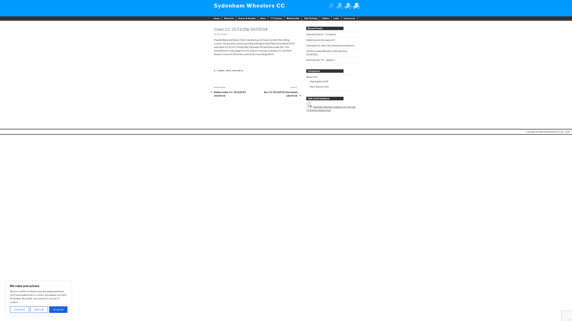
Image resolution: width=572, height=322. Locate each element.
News (263, 18)
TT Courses (276, 18)
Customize (19, 309)
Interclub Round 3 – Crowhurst (321, 34)
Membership (293, 18)
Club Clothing (310, 18)
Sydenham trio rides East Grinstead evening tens (330, 45)
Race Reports (235, 71)
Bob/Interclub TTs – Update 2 (320, 60)
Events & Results (247, 18)
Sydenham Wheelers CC (249, 5)
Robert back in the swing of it (320, 40)
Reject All (39, 309)
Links (336, 18)
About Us (229, 18)
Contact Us (349, 18)
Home (217, 18)
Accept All (58, 309)
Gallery (325, 18)
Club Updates (316, 81)
